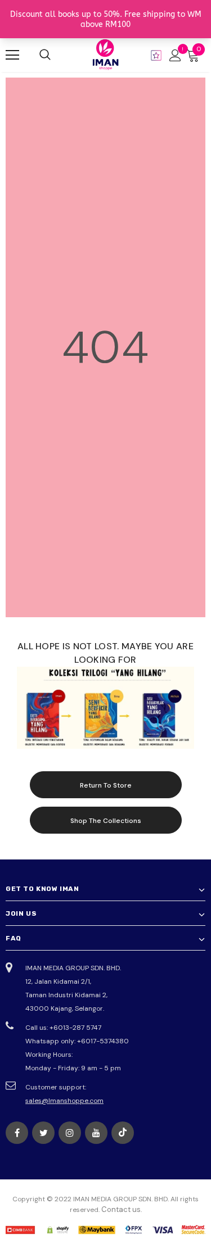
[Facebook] (17, 1132)
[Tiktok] (122, 1132)
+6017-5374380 (103, 1041)
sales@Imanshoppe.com (64, 1100)
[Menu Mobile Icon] (12, 55)
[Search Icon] (45, 55)
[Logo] (106, 54)
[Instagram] (70, 1132)
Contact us (121, 1209)
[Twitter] (43, 1132)
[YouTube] (96, 1132)
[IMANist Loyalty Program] (156, 55)
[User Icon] (175, 55)
